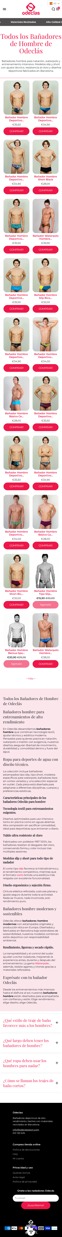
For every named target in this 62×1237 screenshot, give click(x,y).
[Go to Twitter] (36, 1232)
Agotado (45, 604)
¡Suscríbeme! (36, 1205)
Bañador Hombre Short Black (45, 178)
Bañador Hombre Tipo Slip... (45, 592)
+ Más (29, 678)
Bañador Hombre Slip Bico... (45, 296)
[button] (54, 3)
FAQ (15, 1154)
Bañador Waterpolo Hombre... (46, 237)
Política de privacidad (25, 1181)
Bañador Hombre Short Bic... (16, 592)
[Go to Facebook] (26, 1232)
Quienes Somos (21, 1173)
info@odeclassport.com (26, 1129)
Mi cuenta (18, 1158)
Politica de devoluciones (26, 1149)
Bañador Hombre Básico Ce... (16, 415)
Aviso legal (19, 1177)
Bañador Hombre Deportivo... (16, 119)
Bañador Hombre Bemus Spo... (16, 652)
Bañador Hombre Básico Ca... (45, 533)
